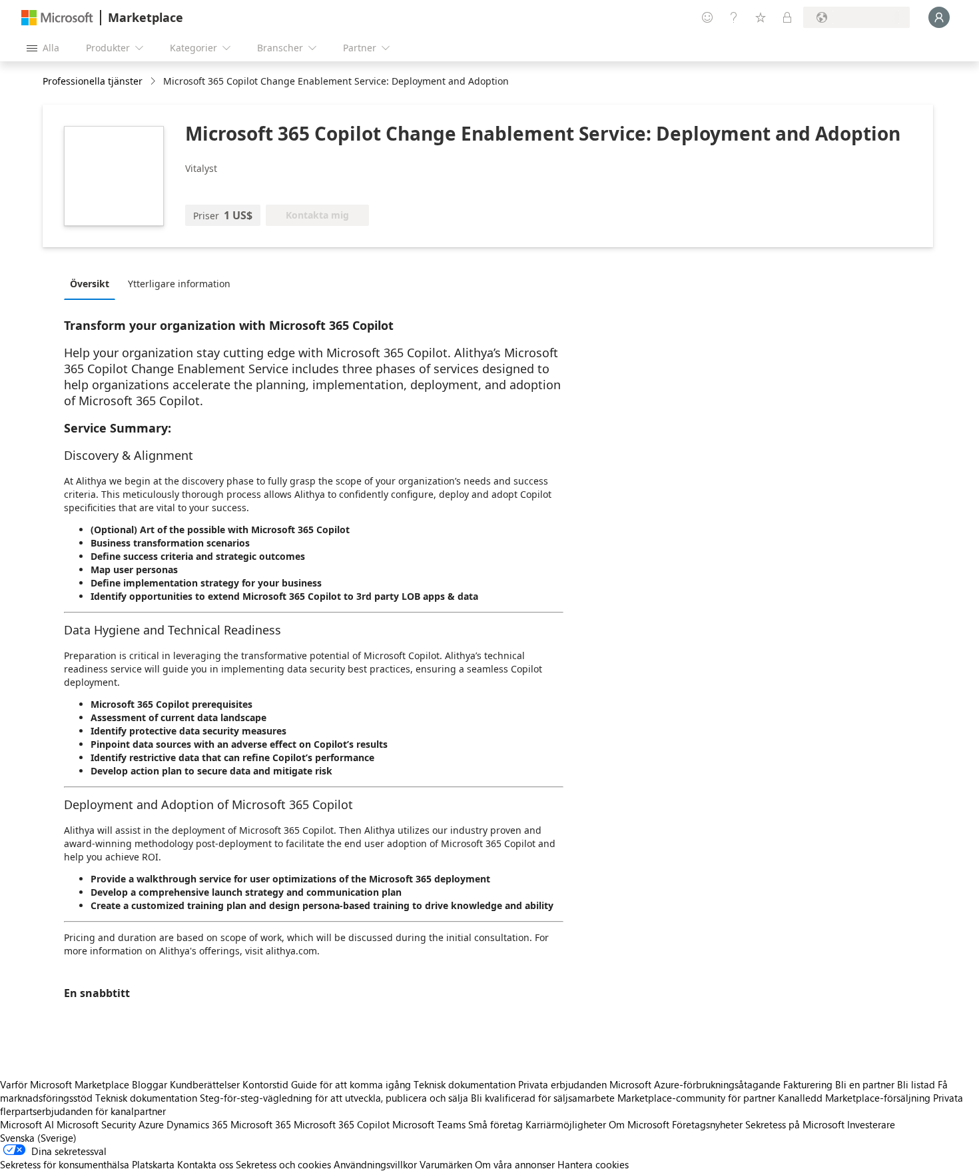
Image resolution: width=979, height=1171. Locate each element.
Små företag (495, 1124)
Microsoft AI (27, 1124)
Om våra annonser (515, 1164)
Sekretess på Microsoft (794, 1124)
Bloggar (149, 1084)
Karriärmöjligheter (565, 1124)
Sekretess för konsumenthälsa (64, 1164)
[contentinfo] (154, 82)
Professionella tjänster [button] (93, 81)
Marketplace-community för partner (696, 1097)
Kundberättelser (205, 1084)
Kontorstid (265, 1084)
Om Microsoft (639, 1124)
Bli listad (916, 1084)
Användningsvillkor (375, 1164)
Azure (151, 1124)
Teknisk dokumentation (464, 1084)
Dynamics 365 (197, 1124)
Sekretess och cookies (283, 1164)
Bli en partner (864, 1084)
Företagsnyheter (707, 1124)
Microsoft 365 (260, 1124)
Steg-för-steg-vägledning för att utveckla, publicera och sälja (334, 1097)
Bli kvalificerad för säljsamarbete (543, 1097)
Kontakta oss (205, 1164)
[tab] (93, 283)
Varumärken (446, 1164)
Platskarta (153, 1164)
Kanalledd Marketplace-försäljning (854, 1097)
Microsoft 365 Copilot (342, 1124)
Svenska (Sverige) (38, 1137)
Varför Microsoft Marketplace (64, 1084)
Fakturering (807, 1084)
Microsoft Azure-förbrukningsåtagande (696, 1084)
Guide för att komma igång (351, 1084)
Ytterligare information (179, 283)
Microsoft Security (96, 1124)
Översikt (89, 283)
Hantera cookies (593, 1164)
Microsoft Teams (429, 1124)
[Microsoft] (57, 17)
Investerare (871, 1124)
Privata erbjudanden (562, 1084)
